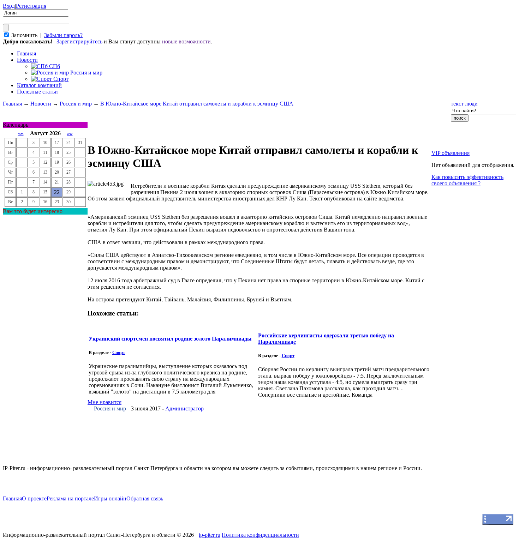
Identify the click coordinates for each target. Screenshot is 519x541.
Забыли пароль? (63, 35)
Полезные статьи (37, 92)
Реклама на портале (70, 498)
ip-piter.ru (209, 535)
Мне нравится (104, 402)
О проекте (34, 498)
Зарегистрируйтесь (79, 41)
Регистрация (31, 6)
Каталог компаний (39, 85)
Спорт (118, 352)
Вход (9, 6)
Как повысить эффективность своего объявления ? (467, 180)
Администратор (184, 408)
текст (457, 104)
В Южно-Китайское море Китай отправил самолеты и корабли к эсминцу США (196, 104)
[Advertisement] (45, 320)
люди (471, 104)
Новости (27, 60)
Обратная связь (144, 498)
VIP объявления (450, 153)
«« (21, 133)
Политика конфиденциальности (260, 535)
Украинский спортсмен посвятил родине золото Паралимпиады (170, 339)
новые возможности (186, 41)
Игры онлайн (110, 498)
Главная (12, 104)
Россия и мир (76, 104)
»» (70, 133)
